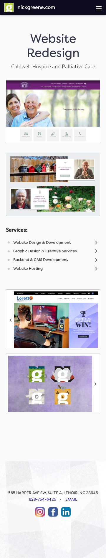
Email (71, 499)
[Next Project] (53, 384)
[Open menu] (98, 7)
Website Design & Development (42, 242)
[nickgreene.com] (29, 7)
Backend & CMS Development (40, 259)
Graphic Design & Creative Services (45, 251)
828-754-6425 (42, 499)
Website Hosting (28, 268)
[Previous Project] (53, 319)
